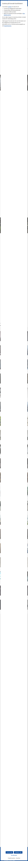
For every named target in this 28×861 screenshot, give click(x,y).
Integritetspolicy (7, 26)
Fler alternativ (14, 855)
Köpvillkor (18, 858)
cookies (9, 7)
